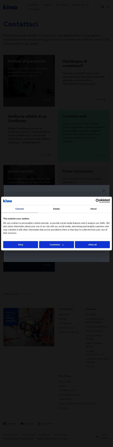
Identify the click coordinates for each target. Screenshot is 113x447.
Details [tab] (56, 209)
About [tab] (93, 209)
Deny (20, 244)
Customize (55, 244)
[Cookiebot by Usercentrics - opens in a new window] (98, 201)
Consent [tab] (19, 209)
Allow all (92, 244)
